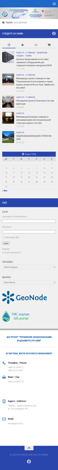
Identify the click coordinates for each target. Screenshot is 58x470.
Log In (5, 243)
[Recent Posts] (9, 45)
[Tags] (49, 45)
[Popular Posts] (22, 45)
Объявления (42, 53)
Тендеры (20, 56)
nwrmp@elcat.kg (15, 423)
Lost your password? (11, 252)
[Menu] (54, 3)
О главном (30, 53)
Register (6, 249)
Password (6, 227)
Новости (20, 53)
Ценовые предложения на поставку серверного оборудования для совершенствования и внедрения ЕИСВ (34, 62)
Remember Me (12, 237)
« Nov (4, 190)
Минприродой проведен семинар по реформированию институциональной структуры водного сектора (33, 119)
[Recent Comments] (35, 45)
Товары (28, 56)
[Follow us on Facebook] (54, 33)
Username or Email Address (14, 216)
